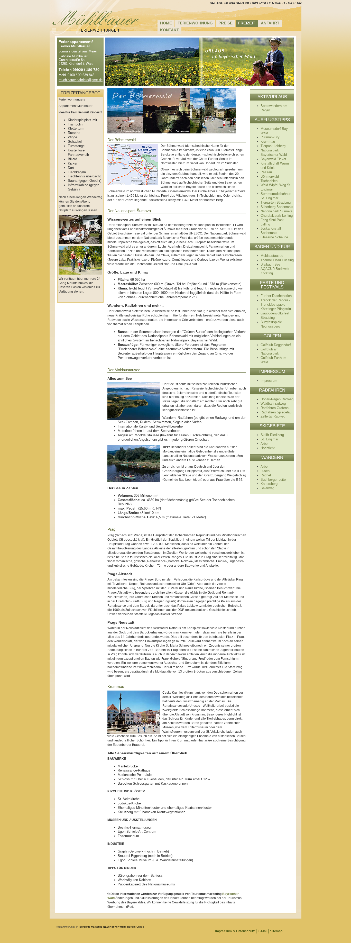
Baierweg (267, 488)
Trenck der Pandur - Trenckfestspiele (275, 302)
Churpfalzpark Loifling (277, 215)
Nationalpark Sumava (276, 211)
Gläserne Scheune (274, 237)
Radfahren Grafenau (275, 408)
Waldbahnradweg (273, 403)
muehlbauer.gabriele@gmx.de (81, 80)
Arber (265, 444)
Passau (266, 172)
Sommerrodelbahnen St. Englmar (276, 196)
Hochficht (268, 448)
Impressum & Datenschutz (235, 931)
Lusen (265, 471)
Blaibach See (270, 264)
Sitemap (276, 931)
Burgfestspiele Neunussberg (271, 324)
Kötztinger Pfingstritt (276, 309)
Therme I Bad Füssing (277, 260)
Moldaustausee (272, 256)
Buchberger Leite (273, 480)
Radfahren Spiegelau (276, 412)
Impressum (269, 381)
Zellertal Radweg (273, 416)
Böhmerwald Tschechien (270, 179)
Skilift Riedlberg (272, 435)
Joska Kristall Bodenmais (271, 230)
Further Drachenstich (276, 296)
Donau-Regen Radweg (277, 399)
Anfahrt (270, 23)
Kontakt (169, 30)
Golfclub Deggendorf (276, 345)
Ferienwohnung (195, 23)
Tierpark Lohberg (273, 146)
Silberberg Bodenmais (277, 207)
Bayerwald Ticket (273, 159)
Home (166, 23)
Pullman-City (270, 137)
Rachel (266, 475)
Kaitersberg (269, 484)
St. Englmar (269, 439)
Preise (225, 23)
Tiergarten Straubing (276, 202)
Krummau (268, 141)
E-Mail (262, 931)
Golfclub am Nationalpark (270, 351)
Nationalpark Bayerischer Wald (274, 152)
